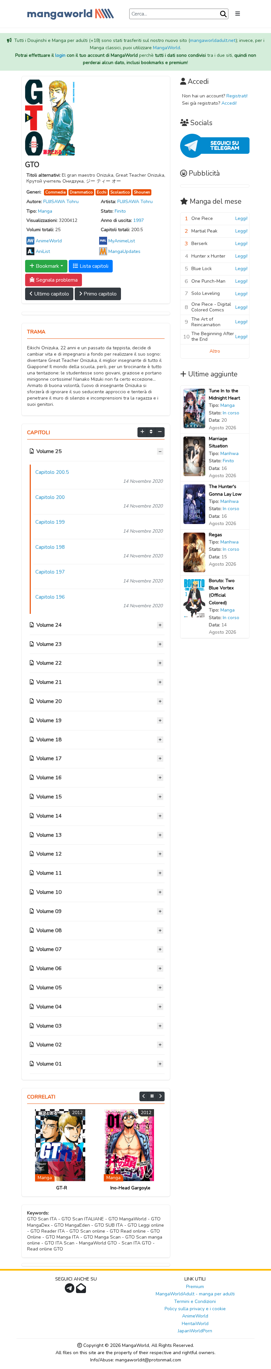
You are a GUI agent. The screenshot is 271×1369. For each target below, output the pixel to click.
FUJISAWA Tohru (61, 201)
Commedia (55, 192)
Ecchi (101, 192)
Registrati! (237, 96)
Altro (215, 351)
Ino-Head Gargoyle (130, 1188)
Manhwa (229, 453)
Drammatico (81, 192)
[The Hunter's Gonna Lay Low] (194, 504)
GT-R (61, 1188)
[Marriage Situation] (194, 456)
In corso (231, 413)
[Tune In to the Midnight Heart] (194, 408)
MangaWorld (166, 48)
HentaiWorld (195, 1323)
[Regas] (194, 552)
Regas (215, 535)
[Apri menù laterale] (237, 14)
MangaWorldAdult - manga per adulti (195, 1294)
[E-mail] (82, 1290)
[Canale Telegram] (70, 1290)
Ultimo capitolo (51, 294)
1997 (138, 220)
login (60, 55)
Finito (120, 211)
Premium (195, 1286)
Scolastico (120, 192)
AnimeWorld (195, 1316)
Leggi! (241, 218)
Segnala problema (56, 280)
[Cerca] (223, 14)
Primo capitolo (99, 294)
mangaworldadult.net (213, 40)
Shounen (142, 192)
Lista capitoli (93, 266)
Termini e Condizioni (195, 1301)
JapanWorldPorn (195, 1331)
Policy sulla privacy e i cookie (195, 1309)
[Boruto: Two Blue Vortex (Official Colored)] (194, 598)
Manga (45, 211)
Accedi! (229, 103)
